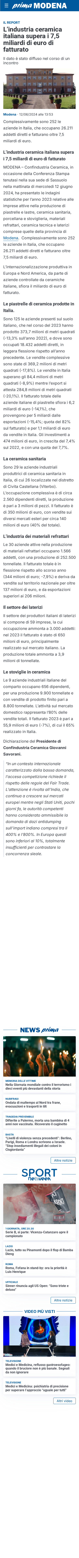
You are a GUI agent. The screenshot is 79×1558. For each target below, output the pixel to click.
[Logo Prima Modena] (39, 5)
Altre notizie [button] (63, 1160)
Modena (10, 237)
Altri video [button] (64, 1401)
